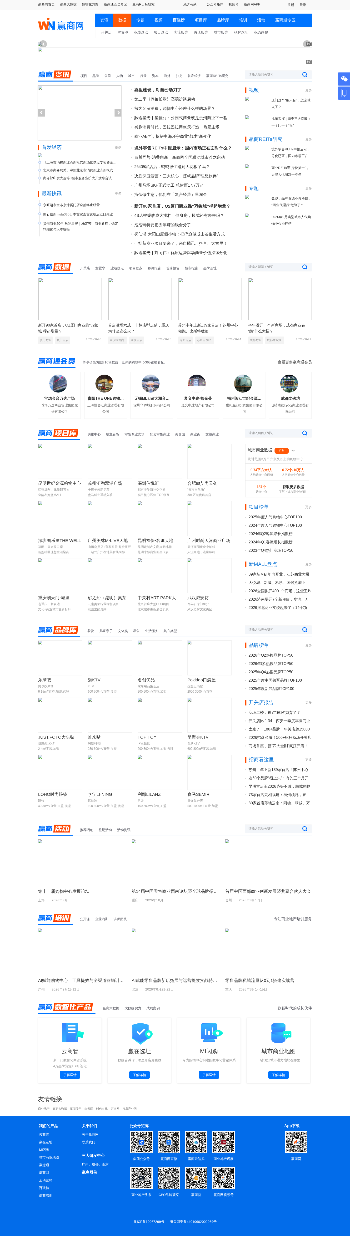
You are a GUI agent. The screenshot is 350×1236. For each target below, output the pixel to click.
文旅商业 (212, 434)
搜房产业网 (129, 1108)
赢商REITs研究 (143, 4)
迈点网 (115, 1108)
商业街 (195, 434)
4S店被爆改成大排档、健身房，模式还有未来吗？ (179, 215)
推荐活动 (86, 830)
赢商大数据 (68, 4)
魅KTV (94, 680)
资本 (155, 76)
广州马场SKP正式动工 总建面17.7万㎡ (169, 185)
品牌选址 (241, 32)
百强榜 (179, 20)
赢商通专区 (285, 20)
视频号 (234, 4)
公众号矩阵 (215, 4)
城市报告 (221, 32)
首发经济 (194, 76)
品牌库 (223, 20)
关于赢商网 (90, 1134)
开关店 (106, 32)
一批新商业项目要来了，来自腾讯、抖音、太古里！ (180, 243)
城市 (131, 76)
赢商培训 (45, 1195)
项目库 (201, 20)
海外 (167, 76)
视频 (159, 20)
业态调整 (261, 32)
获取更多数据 (293, 487)
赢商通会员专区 (115, 4)
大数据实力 (133, 1008)
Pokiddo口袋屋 (201, 680)
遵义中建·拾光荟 (198, 398)
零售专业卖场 (135, 434)
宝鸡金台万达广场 (59, 398)
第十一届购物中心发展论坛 (64, 891)
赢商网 (44, 1173)
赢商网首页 (46, 4)
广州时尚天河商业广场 (208, 540)
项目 (83, 76)
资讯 (104, 20)
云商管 (44, 1134)
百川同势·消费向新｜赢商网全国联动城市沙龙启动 (179, 157)
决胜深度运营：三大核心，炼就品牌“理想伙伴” (176, 176)
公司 (107, 76)
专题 (140, 20)
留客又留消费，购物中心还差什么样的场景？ (174, 108)
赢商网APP (252, 4)
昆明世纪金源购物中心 (59, 483)
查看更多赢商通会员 (295, 362)
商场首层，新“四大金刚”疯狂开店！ (278, 746)
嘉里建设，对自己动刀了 (157, 89)
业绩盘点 (141, 32)
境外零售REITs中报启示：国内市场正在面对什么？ (183, 148)
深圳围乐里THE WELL (59, 540)
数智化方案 (90, 4)
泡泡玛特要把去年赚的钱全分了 (162, 225)
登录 (303, 5)
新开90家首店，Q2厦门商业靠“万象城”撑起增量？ (182, 206)
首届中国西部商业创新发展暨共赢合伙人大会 (268, 891)
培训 (243, 20)
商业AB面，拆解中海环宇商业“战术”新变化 (172, 136)
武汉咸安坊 (198, 597)
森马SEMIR (198, 794)
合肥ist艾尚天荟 (202, 483)
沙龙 (179, 76)
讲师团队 (120, 919)
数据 (122, 20)
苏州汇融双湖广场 (105, 483)
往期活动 (105, 830)
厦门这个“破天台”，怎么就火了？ (290, 103)
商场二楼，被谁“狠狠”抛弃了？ (274, 712)
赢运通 (44, 1165)
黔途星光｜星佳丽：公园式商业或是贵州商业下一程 (180, 118)
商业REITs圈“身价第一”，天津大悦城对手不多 (290, 171)
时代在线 (102, 1108)
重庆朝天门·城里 (54, 597)
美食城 (180, 434)
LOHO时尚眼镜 (52, 794)
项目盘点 (161, 32)
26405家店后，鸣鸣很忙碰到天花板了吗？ (172, 166)
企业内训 (101, 919)
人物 (119, 76)
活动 (261, 20)
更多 (118, 147)
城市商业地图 (49, 1157)
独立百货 (112, 434)
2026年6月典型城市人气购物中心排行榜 (291, 220)
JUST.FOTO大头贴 (56, 737)
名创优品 (146, 680)
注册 (291, 5)
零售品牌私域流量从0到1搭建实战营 (259, 980)
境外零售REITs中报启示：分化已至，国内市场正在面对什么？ (291, 153)
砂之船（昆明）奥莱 (107, 597)
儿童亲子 (106, 631)
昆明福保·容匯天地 (155, 540)
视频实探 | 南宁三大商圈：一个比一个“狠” (291, 122)
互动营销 (45, 1180)
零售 (136, 631)
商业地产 (44, 1108)
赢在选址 (45, 1142)
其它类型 (170, 631)
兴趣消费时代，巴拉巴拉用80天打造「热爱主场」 (179, 127)
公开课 (85, 919)
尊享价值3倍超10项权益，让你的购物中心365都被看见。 (125, 362)
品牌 (95, 76)
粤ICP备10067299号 (149, 1222)
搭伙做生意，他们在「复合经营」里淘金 (170, 194)
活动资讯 (123, 830)
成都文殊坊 (290, 398)
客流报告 (181, 32)
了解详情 (70, 1075)
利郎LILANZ (149, 794)
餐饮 (90, 631)
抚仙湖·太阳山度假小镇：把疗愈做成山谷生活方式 (179, 234)
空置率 (122, 32)
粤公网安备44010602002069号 (193, 1222)
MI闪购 (44, 1150)
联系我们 (88, 1142)
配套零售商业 (160, 434)
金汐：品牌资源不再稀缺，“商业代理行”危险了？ (291, 201)
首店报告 (201, 32)
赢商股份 (75, 1108)
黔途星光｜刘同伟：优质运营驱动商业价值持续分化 (180, 252)
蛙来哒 (94, 737)
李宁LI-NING (100, 794)
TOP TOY (147, 737)
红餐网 (89, 1108)
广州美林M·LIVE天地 (108, 540)
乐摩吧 (44, 680)
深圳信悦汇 (148, 483)
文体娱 (123, 631)
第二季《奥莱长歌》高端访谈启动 (164, 99)
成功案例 (153, 1008)
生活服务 (151, 631)
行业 (143, 76)
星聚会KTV (198, 737)
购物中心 (94, 434)
